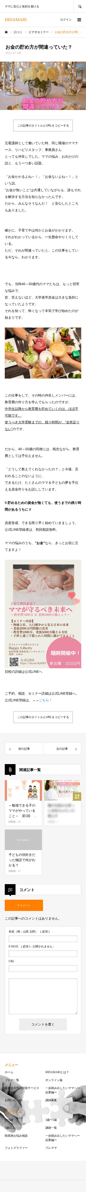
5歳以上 (10, 1127)
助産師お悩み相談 (16, 1135)
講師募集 (51, 1100)
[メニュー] (79, 19)
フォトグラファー (16, 1148)
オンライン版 (54, 1080)
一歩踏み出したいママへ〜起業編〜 (62, 1090)
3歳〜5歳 (51, 1120)
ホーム (9, 1072)
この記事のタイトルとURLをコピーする (43, 125)
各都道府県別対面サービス (22, 1088)
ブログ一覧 (12, 1080)
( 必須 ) (29, 931)
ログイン (66, 19)
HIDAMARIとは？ (57, 1072)
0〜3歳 (9, 1120)
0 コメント (24, 905)
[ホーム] (6, 32)
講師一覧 (51, 1127)
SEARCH (80, 6)
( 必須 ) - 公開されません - (31, 946)
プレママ (51, 1148)
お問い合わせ (13, 1100)
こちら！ (45, 700)
